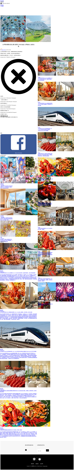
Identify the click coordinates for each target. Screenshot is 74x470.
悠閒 (11, 133)
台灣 (1, 48)
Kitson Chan (4, 49)
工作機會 (2, 6)
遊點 (9, 133)
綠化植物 (29, 133)
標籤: (1, 133)
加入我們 (41, 463)
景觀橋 (26, 133)
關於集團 (2, 0)
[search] (0, 11)
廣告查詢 (37, 463)
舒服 (16, 133)
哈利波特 (7, 133)
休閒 (13, 133)
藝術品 (18, 133)
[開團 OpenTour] (2, 10)
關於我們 (32, 463)
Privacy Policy (45, 466)
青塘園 (20, 133)
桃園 (14, 133)
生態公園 (23, 133)
